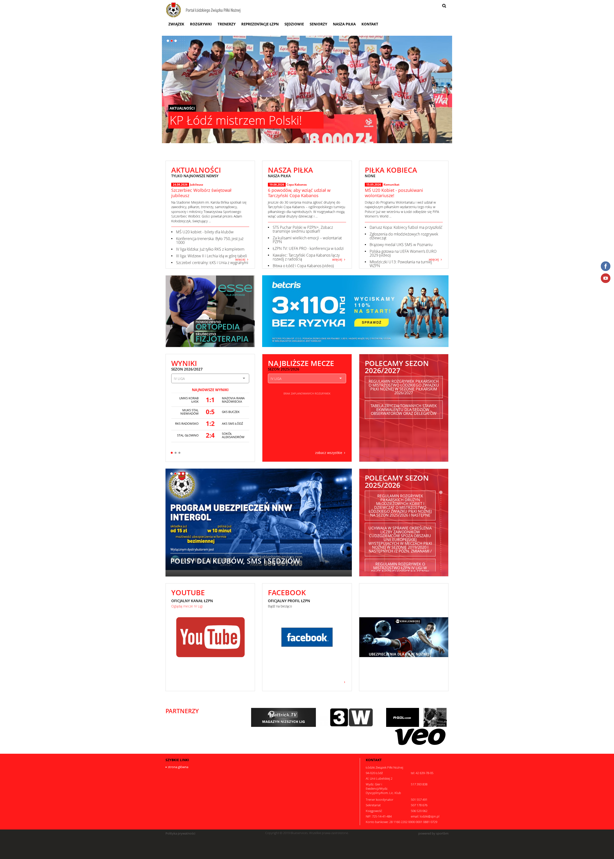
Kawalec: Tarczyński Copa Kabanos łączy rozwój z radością (306, 257)
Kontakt (369, 24)
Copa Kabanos (297, 184)
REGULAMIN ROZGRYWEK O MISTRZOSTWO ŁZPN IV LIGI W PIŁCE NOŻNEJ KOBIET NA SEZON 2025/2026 (400, 569)
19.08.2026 (276, 185)
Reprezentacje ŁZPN (260, 24)
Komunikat (391, 184)
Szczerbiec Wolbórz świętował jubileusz (201, 192)
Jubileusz (196, 184)
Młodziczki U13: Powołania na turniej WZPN (401, 263)
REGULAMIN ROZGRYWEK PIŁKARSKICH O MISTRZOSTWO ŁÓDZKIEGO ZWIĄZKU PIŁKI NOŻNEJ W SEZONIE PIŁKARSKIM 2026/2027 (404, 387)
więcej (240, 259)
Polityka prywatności (180, 833)
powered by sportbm (433, 833)
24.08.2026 (180, 185)
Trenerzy (227, 24)
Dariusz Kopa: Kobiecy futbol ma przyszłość (406, 227)
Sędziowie (294, 24)
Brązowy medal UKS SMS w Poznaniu (401, 244)
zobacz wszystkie (328, 452)
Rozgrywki (201, 24)
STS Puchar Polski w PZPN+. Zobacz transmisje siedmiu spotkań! (303, 229)
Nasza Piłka (344, 24)
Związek (176, 24)
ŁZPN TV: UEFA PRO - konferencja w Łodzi (308, 248)
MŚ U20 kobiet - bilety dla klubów (205, 232)
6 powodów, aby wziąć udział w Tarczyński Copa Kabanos (299, 192)
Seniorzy (318, 24)
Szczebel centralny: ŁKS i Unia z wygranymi (212, 262)
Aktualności (182, 108)
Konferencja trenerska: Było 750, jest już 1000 (209, 240)
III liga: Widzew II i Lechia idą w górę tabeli (211, 256)
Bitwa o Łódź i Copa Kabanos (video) (303, 265)
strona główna (178, 767)
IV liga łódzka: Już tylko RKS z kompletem (210, 249)
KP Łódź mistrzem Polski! (236, 120)
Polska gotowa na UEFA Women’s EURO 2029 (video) (403, 253)
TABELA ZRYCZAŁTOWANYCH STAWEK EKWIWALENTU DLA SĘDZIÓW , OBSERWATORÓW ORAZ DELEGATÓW (404, 409)
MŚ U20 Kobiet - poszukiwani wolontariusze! (394, 192)
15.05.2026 (373, 185)
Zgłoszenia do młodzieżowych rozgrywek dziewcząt (404, 236)
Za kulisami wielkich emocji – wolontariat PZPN (307, 239)
